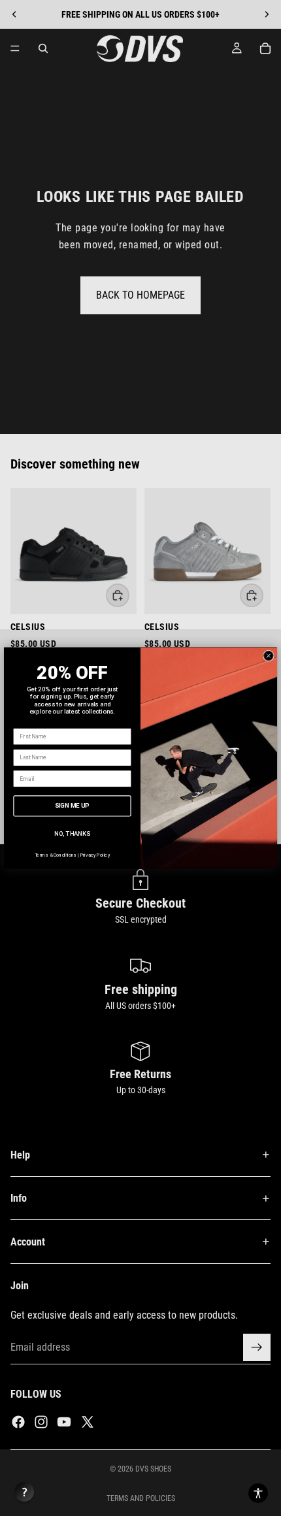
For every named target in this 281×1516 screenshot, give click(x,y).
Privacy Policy (95, 855)
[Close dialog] (268, 655)
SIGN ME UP (72, 805)
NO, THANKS (72, 833)
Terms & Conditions (56, 855)
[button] (258, 1493)
